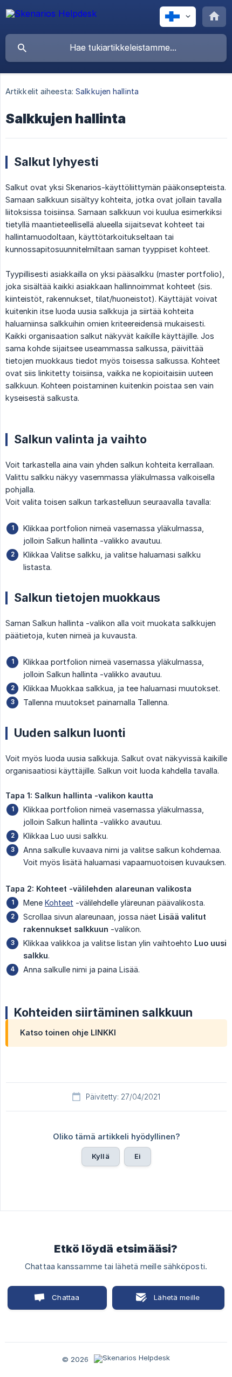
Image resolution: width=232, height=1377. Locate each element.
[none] (51, 15)
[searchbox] (116, 48)
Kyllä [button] (101, 1156)
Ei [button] (137, 1156)
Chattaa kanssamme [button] (57, 1301)
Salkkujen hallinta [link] (107, 91)
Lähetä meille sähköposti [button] (174, 1301)
